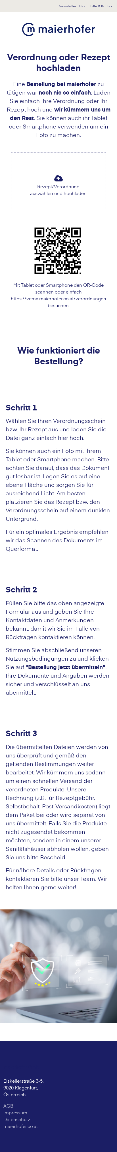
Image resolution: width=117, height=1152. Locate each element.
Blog (83, 6)
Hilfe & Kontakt (102, 6)
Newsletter (67, 6)
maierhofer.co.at (20, 1126)
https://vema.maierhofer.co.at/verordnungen (58, 298)
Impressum (15, 1112)
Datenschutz (16, 1119)
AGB (8, 1105)
